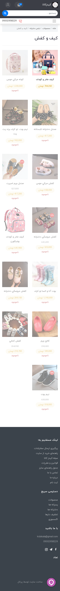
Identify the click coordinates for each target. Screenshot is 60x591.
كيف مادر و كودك (45, 79)
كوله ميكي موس (15, 79)
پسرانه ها (53, 504)
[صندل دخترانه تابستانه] (45, 112)
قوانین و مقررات (50, 463)
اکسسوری (53, 519)
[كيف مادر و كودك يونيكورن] (15, 220)
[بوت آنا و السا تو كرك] (45, 274)
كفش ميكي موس (45, 183)
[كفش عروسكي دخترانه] (45, 220)
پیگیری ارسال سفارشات (46, 448)
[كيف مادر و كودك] (45, 62)
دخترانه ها (52, 509)
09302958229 (9, 20)
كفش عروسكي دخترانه (45, 236)
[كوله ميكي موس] (15, 62)
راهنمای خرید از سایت (47, 453)
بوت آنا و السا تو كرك (45, 291)
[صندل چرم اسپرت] (15, 166)
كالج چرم (45, 341)
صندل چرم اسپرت (15, 183)
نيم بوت (45, 394)
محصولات (53, 500)
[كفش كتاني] (15, 323)
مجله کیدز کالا (51, 458)
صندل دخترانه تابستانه (45, 129)
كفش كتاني (15, 341)
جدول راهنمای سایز (48, 468)
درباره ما (54, 477)
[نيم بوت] (45, 377)
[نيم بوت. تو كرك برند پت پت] (15, 112)
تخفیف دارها (51, 514)
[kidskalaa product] (15, 274)
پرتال (20, 581)
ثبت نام (54, 482)
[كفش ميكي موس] (45, 166)
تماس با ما (52, 472)
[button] (18, 5)
